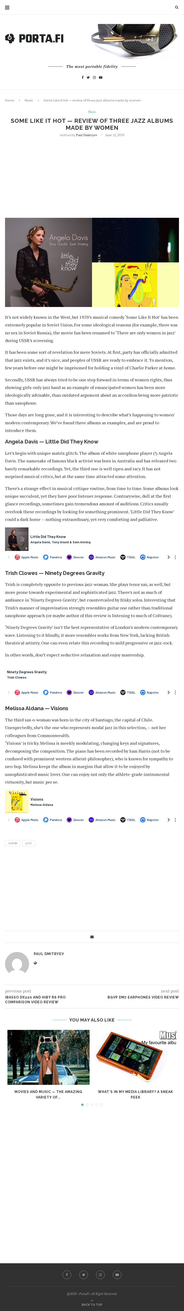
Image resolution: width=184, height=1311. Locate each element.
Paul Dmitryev (86, 135)
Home (9, 100)
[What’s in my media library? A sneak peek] (135, 1057)
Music (29, 100)
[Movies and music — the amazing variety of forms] (48, 1057)
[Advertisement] (92, 177)
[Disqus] (92, 1180)
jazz (28, 843)
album (12, 843)
